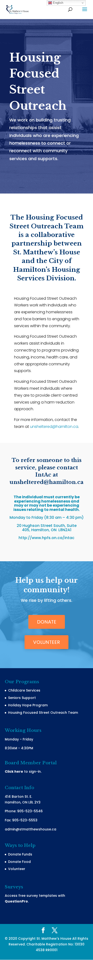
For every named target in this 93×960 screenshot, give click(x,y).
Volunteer (46, 642)
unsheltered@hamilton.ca (54, 426)
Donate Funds (20, 854)
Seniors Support (22, 697)
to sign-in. (23, 771)
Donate (46, 622)
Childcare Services (24, 690)
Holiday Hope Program (28, 705)
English (57, 3)
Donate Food (19, 861)
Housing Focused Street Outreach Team (43, 712)
